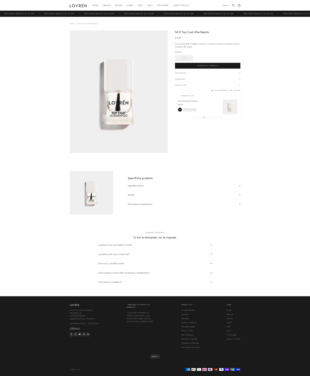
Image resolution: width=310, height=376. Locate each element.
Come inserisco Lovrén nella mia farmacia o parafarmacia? (124, 272)
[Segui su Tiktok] (84, 334)
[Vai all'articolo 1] (194, 117)
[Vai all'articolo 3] (205, 117)
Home (72, 23)
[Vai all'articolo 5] (216, 117)
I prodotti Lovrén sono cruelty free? (114, 254)
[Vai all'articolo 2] (199, 117)
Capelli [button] (130, 5)
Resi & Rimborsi (187, 335)
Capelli (229, 322)
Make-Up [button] (106, 5)
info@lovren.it (75, 328)
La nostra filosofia (187, 310)
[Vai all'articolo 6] (222, 117)
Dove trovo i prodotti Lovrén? (111, 263)
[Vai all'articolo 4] (210, 117)
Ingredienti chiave (135, 185)
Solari (229, 326)
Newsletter (185, 318)
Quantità (178, 52)
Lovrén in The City (181, 5)
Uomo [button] (150, 5)
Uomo (229, 330)
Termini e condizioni (189, 322)
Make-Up (230, 314)
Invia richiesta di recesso (190, 347)
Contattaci (185, 314)
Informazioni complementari (140, 204)
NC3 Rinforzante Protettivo (188, 101)
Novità (95, 5)
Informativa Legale (188, 326)
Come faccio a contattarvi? (110, 282)
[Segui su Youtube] (79, 334)
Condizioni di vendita (189, 339)
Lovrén (78, 369)
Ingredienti (180, 79)
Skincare (230, 318)
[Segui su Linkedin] (88, 334)
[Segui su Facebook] (71, 334)
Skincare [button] (118, 5)
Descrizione (180, 73)
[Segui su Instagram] (75, 334)
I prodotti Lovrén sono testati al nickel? (115, 245)
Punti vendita (162, 5)
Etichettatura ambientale (190, 343)
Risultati (131, 195)
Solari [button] (140, 5)
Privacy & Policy (187, 330)
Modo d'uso (180, 85)
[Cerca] (233, 5)
